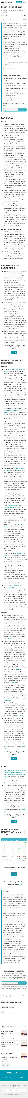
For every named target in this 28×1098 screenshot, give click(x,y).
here (20, 884)
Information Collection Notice (17, 988)
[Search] (25, 1026)
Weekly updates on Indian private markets (10, 1033)
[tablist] (8, 1007)
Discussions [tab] (13, 1026)
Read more (11, 639)
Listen (24, 15)
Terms (9, 1087)
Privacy (24, 1085)
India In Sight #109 (7, 1054)
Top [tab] (3, 1026)
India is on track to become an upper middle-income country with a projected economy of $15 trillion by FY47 (15, 773)
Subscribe (19, 2)
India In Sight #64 (7, 1042)
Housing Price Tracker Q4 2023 (13, 587)
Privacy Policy (14, 989)
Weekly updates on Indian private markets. (10, 1045)
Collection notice (16, 1087)
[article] (14, 1035)
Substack (6, 1094)
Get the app (22, 1091)
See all (4, 1065)
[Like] (2, 19)
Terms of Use (21, 986)
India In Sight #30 (7, 1031)
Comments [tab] (5, 1007)
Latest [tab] (7, 1026)
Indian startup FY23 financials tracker (12, 506)
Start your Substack (10, 1091)
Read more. (7, 700)
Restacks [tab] (11, 1007)
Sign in (24, 2)
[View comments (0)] (6, 19)
